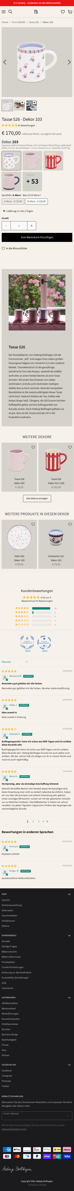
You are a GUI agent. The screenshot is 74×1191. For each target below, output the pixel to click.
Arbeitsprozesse (10, 1024)
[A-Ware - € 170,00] (13, 205)
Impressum (7, 988)
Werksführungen (10, 1013)
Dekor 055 (19, 483)
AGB (4, 983)
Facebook (7, 1070)
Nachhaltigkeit (9, 1040)
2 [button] (33, 821)
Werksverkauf (9, 1008)
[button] (10, 125)
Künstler (6, 1029)
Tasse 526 (34, 22)
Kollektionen (8, 921)
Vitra (4, 1050)
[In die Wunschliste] (33, 447)
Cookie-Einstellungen (13, 967)
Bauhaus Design (10, 1034)
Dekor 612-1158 (56, 483)
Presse (5, 1045)
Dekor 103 (19, 560)
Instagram (7, 1076)
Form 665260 (18, 22)
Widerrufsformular (11, 957)
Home (5, 22)
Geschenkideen (9, 915)
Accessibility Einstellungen (15, 977)
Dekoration (7, 910)
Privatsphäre (8, 962)
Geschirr (6, 900)
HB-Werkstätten (10, 1003)
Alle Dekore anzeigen (37, 498)
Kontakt (6, 941)
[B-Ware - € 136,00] (37, 205)
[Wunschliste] (63, 11)
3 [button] (38, 821)
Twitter (5, 1086)
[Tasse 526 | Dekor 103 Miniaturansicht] (7, 105)
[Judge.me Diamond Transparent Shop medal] (44, 642)
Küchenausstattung (12, 905)
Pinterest (6, 1081)
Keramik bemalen (11, 1019)
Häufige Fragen (9, 946)
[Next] (68, 62)
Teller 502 (19, 556)
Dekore (5, 926)
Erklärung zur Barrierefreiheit (16, 972)
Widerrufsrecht (9, 952)
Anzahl (5, 218)
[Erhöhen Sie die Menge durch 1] (31, 225)
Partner (5, 1055)
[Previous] (5, 62)
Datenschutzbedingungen (14, 1129)
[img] (9, 671)
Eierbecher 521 (56, 556)
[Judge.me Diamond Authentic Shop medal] (27, 642)
